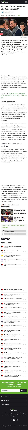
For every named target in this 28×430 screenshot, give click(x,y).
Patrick (2, 15)
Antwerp (3, 238)
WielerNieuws (24, 425)
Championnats (6, 397)
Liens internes (5, 405)
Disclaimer (10, 425)
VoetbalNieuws (17, 425)
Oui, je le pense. (9, 231)
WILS (8, 238)
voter (19, 15)
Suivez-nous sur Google (8, 12)
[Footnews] (14, 410)
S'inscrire (23, 390)
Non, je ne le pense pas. (12, 234)
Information (5, 401)
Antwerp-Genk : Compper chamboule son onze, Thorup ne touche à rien (14, 96)
